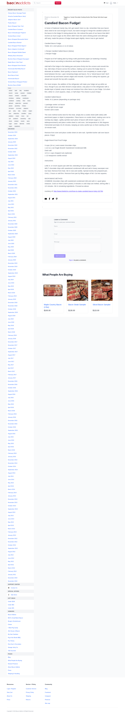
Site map (47, 703)
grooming (17, 106)
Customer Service (31, 688)
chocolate (24, 95)
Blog (46, 688)
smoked (16, 121)
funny (29, 100)
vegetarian (17, 126)
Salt (99, 17)
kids (19, 111)
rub (27, 116)
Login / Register (11, 688)
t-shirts (28, 123)
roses (22, 116)
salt (10, 118)
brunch (10, 93)
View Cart (9, 692)
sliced (10, 121)
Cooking (83, 17)
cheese (11, 95)
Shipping (28, 696)
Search (58, 3)
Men (91, 17)
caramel (22, 93)
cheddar (29, 93)
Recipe (95, 17)
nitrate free (16, 113)
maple (30, 111)
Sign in (71, 260)
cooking (18, 100)
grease (10, 106)
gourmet (25, 103)
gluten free (18, 103)
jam (10, 111)
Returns (28, 699)
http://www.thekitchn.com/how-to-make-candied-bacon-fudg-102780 (78, 191)
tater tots (22, 123)
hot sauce (11, 108)
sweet (15, 123)
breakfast (26, 90)
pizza (30, 113)
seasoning (23, 118)
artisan (10, 90)
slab (29, 118)
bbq (21, 90)
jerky (14, 111)
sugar (10, 123)
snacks (22, 121)
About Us (9, 696)
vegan (10, 126)
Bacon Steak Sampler (77, 305)
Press (8, 699)
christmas (11, 98)
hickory (24, 106)
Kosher (88, 17)
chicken (17, 95)
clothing (18, 98)
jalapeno (26, 108)
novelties (24, 113)
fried (24, 100)
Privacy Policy (30, 692)
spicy (28, 121)
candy (16, 93)
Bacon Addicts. (19, 711)
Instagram (48, 696)
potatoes (11, 116)
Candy (72, 17)
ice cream (18, 108)
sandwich (15, 118)
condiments (25, 98)
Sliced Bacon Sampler (102, 305)
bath (16, 90)
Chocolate (77, 17)
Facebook (48, 692)
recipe (17, 116)
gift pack (11, 103)
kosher (24, 111)
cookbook (11, 100)
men (10, 113)
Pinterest (47, 699)
